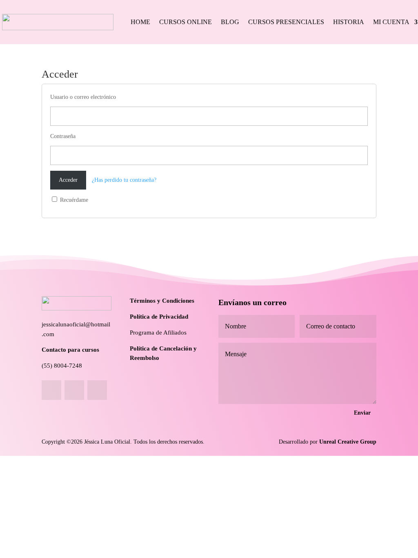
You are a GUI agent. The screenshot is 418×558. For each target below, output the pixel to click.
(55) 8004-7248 (62, 365)
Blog (230, 21)
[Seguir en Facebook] (51, 390)
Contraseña (63, 136)
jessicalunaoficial (63, 324)
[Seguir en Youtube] (97, 390)
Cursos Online (185, 21)
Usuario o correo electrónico (83, 97)
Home (140, 21)
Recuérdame (73, 200)
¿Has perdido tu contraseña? (124, 180)
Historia (348, 21)
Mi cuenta (391, 21)
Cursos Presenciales (286, 21)
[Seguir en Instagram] (74, 390)
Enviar (362, 413)
